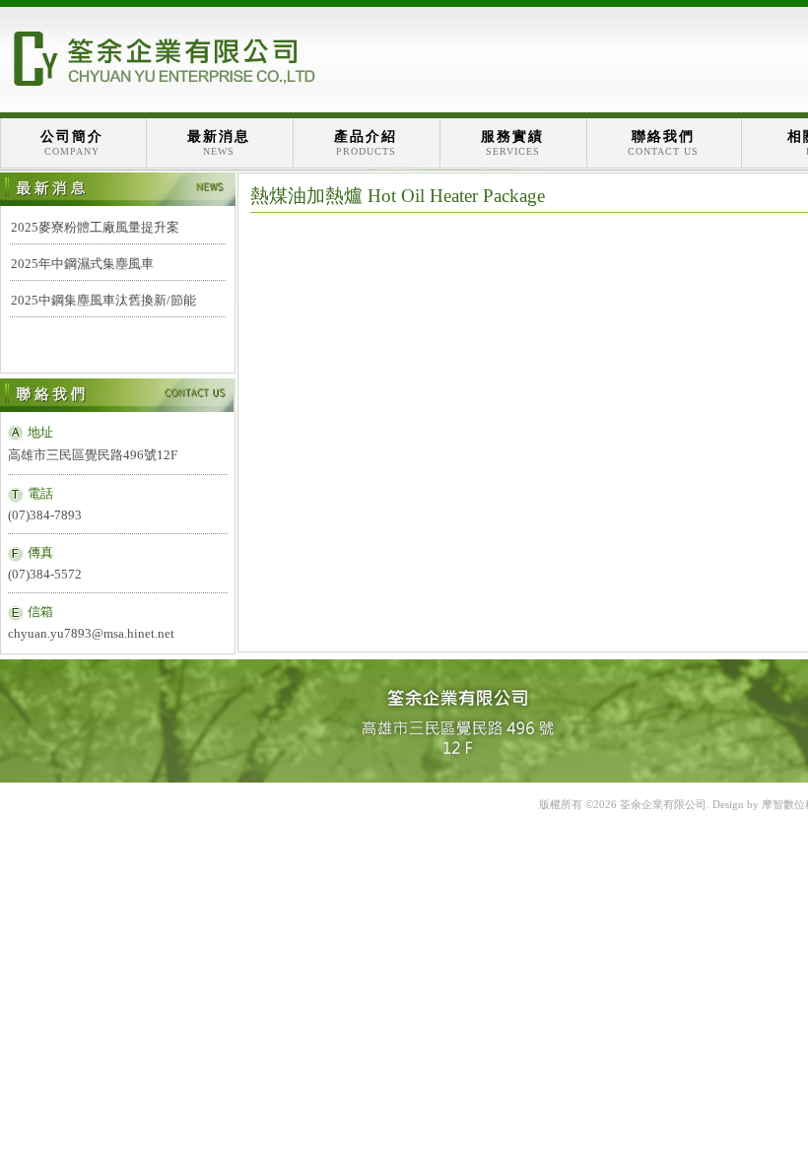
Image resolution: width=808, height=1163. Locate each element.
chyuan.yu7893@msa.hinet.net (91, 633)
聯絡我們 (663, 143)
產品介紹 (365, 143)
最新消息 (218, 143)
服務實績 (512, 143)
